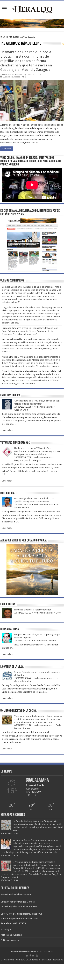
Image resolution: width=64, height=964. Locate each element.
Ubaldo (52, 640)
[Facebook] (30, 956)
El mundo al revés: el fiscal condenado (33, 609)
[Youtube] (36, 956)
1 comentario (40, 640)
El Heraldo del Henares (12, 75)
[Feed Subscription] (63, 43)
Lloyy (58, 612)
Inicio (5, 37)
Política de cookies (10, 940)
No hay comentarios (43, 407)
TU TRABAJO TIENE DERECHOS (15, 443)
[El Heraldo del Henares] (32, 9)
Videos (17, 77)
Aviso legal (6, 929)
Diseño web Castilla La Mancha (38, 951)
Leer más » (6, 148)
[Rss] (27, 956)
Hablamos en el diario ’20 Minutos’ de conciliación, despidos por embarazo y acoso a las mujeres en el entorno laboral (37, 451)
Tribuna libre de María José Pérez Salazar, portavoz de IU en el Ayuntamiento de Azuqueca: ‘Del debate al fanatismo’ (30, 331)
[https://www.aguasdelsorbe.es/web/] (32, 23)
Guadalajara (8, 77)
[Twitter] (33, 956)
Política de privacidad (11, 935)
